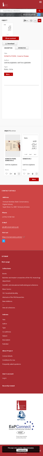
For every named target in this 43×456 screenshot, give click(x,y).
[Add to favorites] (31, 20)
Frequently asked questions (11, 364)
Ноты (11, 69)
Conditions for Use (8, 360)
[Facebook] (3, 241)
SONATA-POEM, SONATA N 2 (10, 159)
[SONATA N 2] (30, 146)
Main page (6, 262)
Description (6, 340)
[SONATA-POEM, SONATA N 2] (12, 146)
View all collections (8, 308)
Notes (6, 69)
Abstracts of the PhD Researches (13, 297)
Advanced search (29, 15)
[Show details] (19, 173)
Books (4, 274)
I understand (22, 450)
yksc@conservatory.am (10, 227)
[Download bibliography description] (10, 173)
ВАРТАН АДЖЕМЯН (24, 63)
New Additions (7, 301)
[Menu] (40, 2)
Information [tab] (22, 48)
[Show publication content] (15, 173)
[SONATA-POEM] (7, 29)
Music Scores (6, 289)
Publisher (5, 344)
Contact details (7, 356)
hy (35, 20)
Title (3, 320)
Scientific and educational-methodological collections (20, 285)
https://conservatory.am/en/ (12, 237)
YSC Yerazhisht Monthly (10, 293)
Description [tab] (8, 48)
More (34, 179)
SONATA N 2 (27, 159)
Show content (10, 38)
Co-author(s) (6, 332)
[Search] (39, 11)
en (39, 20)
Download (10, 44)
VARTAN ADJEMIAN (10, 63)
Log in (4, 378)
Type (4, 328)
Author (4, 324)
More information (28, 448)
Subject (4, 336)
